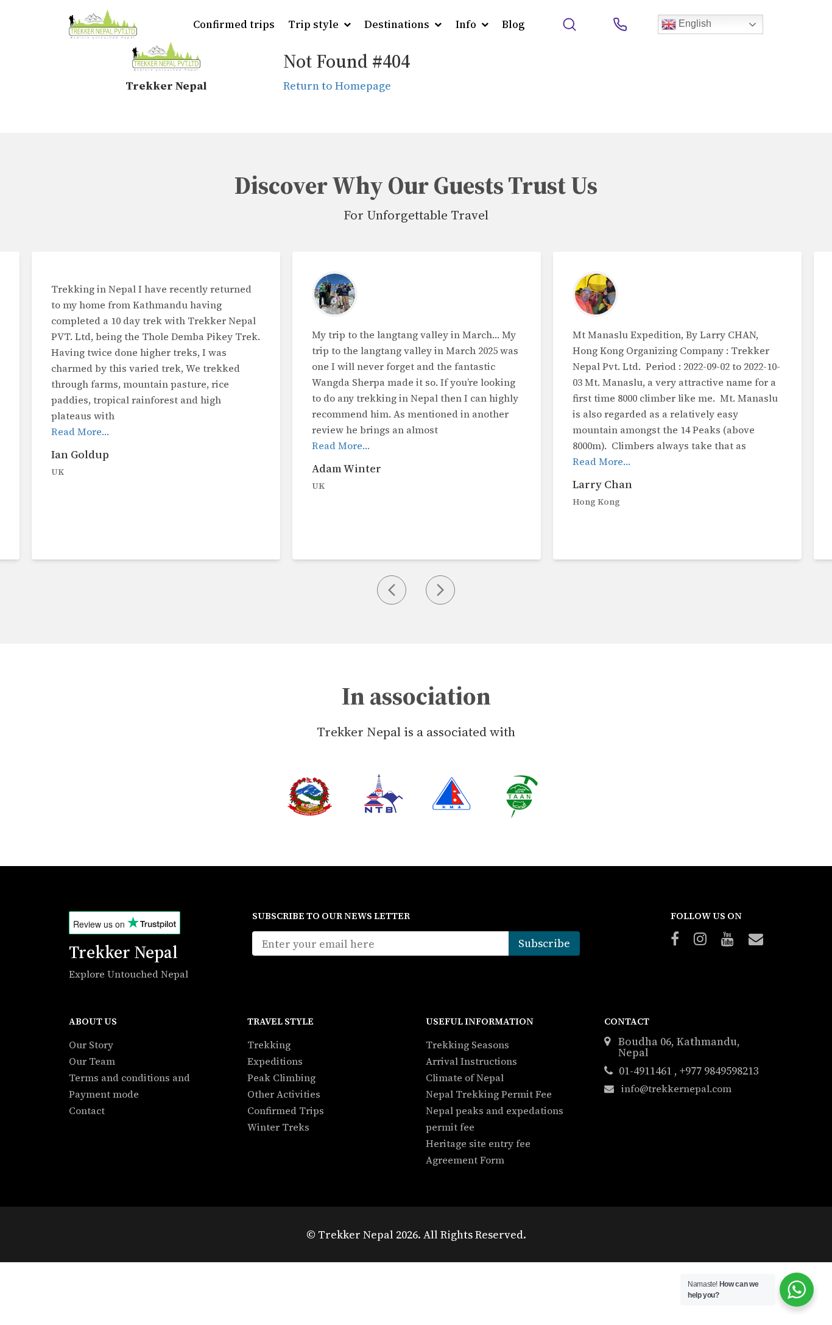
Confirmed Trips (285, 1110)
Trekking (269, 1044)
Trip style (313, 24)
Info (466, 24)
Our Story (91, 1044)
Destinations (396, 24)
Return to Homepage (337, 85)
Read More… (80, 431)
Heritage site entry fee (478, 1143)
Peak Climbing (281, 1077)
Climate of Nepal (465, 1077)
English (693, 23)
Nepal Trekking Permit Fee (489, 1094)
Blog (513, 24)
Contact (87, 1110)
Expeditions (275, 1061)
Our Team (92, 1061)
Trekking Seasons (467, 1044)
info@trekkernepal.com (675, 1088)
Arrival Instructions (471, 1061)
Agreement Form (465, 1160)
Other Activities (283, 1094)
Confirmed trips (234, 24)
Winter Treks (278, 1127)
